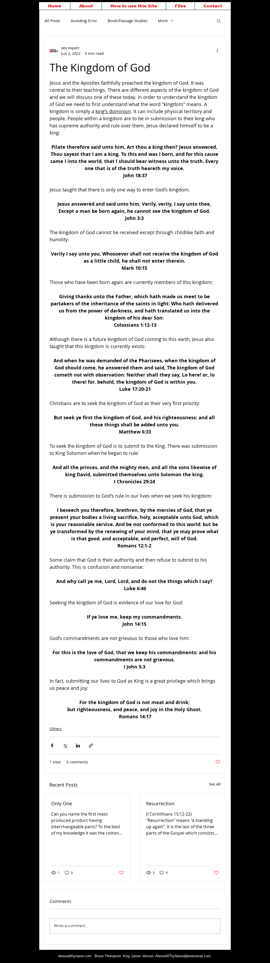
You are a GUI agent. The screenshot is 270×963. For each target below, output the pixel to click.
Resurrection (160, 803)
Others (56, 728)
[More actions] (217, 50)
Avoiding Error (84, 20)
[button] (218, 20)
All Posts (52, 20)
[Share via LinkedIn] (77, 745)
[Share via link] (90, 745)
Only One (61, 803)
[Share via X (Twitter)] (65, 745)
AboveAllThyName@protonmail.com (183, 956)
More (163, 20)
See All (215, 784)
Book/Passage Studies (127, 20)
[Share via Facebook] (52, 745)
